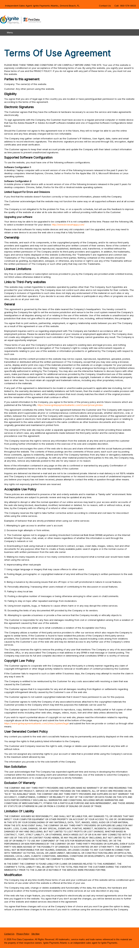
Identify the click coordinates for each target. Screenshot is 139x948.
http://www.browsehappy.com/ (68, 224)
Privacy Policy (22, 934)
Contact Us (105, 5)
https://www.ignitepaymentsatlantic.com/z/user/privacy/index (70, 405)
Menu (10, 32)
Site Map (35, 934)
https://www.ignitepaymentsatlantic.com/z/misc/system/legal (36, 723)
